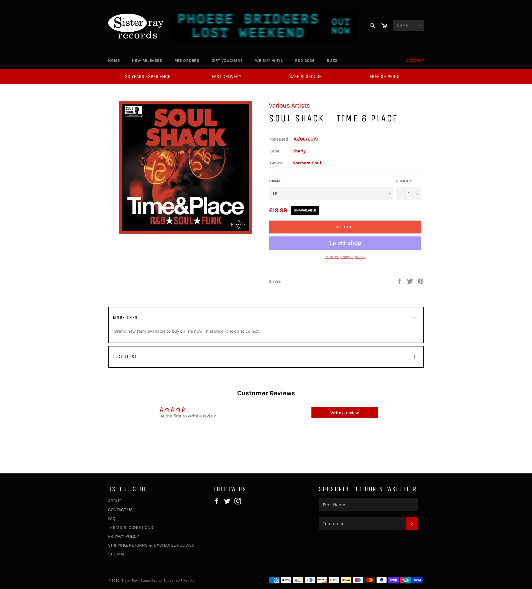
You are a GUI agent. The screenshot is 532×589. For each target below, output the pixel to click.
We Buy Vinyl (269, 60)
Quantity (404, 181)
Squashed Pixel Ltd (179, 580)
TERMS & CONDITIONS (130, 527)
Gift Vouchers (227, 60)
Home (114, 60)
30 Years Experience (147, 76)
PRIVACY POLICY (123, 536)
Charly (299, 151)
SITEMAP (117, 554)
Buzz (333, 60)
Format (275, 181)
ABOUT (114, 500)
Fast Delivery (226, 76)
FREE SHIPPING (385, 76)
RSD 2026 (305, 60)
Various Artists (289, 105)
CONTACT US (120, 509)
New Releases (147, 60)
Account (415, 60)
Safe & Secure (305, 76)
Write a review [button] (344, 412)
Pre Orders (187, 60)
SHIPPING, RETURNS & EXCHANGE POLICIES (151, 545)
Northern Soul (306, 162)
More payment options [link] (345, 256)
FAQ (111, 518)
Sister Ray (129, 580)
